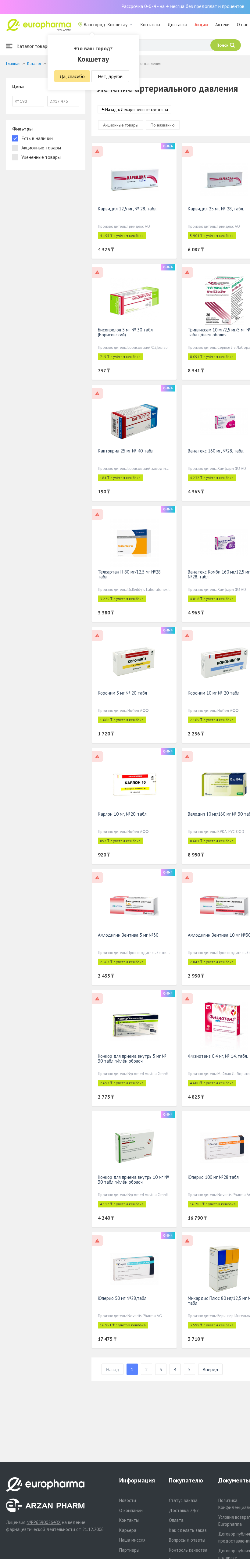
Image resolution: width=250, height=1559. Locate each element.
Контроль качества (188, 1550)
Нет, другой (110, 76)
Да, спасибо (72, 76)
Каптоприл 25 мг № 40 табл (125, 451)
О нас (242, 24)
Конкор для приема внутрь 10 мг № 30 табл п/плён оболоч (133, 1179)
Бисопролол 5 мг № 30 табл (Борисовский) (125, 332)
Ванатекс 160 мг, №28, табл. (216, 451)
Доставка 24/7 (184, 1510)
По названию (163, 125)
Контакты (150, 24)
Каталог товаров (33, 46)
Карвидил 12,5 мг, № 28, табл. (127, 209)
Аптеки (222, 24)
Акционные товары (120, 125)
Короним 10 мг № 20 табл (213, 693)
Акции (201, 24)
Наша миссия (132, 1540)
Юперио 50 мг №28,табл (122, 1298)
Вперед (210, 1369)
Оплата (176, 1520)
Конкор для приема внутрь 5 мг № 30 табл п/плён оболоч (132, 1058)
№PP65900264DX (44, 1522)
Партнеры (129, 1550)
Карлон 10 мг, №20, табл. (123, 814)
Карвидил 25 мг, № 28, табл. (216, 209)
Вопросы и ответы (187, 1540)
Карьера (127, 1530)
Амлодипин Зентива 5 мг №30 (128, 935)
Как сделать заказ (188, 1530)
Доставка (177, 24)
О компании (131, 1510)
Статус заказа (183, 1500)
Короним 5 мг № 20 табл (122, 693)
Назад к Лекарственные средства (136, 109)
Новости (127, 1500)
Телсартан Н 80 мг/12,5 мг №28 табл (129, 574)
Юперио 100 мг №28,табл (213, 1177)
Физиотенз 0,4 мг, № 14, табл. (218, 1056)
